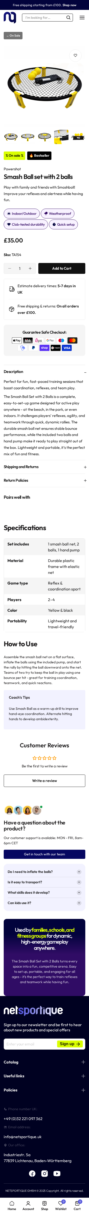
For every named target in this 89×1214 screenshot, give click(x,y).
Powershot (12, 169)
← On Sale (13, 35)
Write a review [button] (44, 780)
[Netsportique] (10, 17)
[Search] (68, 17)
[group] (44, 86)
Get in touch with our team (44, 854)
